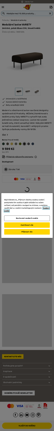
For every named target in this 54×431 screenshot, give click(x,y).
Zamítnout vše (27, 225)
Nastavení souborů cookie (27, 218)
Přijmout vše (26, 232)
